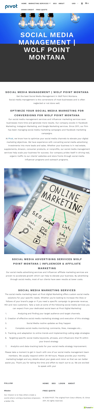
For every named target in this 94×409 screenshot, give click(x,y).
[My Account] (82, 3)
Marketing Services (39, 3)
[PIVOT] (11, 6)
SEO (55, 3)
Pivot (10, 138)
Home (24, 3)
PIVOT (51, 398)
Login (62, 383)
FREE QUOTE (49, 391)
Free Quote (41, 10)
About (62, 3)
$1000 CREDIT (27, 10)
